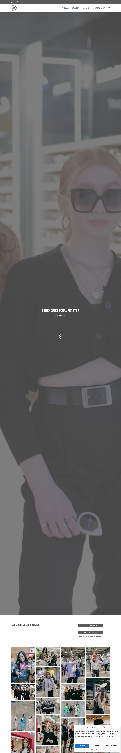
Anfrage (86, 8)
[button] (117, 728)
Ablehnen (96, 746)
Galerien (75, 8)
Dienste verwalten (79, 741)
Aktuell (65, 8)
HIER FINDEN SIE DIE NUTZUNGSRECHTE (89, 637)
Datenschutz (94, 749)
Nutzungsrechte (99, 8)
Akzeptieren (82, 746)
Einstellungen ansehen (111, 746)
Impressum (101, 749)
